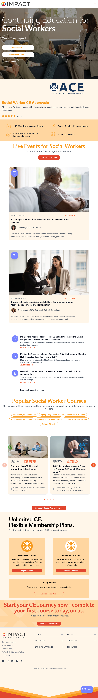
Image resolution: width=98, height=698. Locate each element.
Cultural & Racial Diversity (76, 419)
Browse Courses (71, 571)
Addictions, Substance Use (24, 415)
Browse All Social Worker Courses (49, 508)
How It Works (10, 62)
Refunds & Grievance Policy (13, 652)
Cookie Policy (7, 649)
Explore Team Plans (49, 594)
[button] (93, 465)
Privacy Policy (7, 645)
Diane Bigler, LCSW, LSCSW (29, 227)
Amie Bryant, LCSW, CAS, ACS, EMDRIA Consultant (39, 310)
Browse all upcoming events (32, 390)
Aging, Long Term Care (50, 415)
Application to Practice (75, 415)
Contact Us (6, 655)
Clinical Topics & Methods (48, 419)
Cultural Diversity (49, 424)
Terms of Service (9, 642)
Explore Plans (27, 571)
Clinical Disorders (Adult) (21, 419)
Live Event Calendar (49, 157)
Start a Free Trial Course (49, 624)
